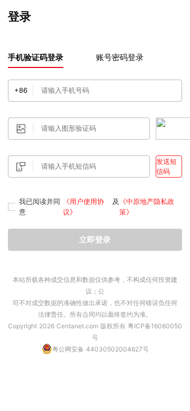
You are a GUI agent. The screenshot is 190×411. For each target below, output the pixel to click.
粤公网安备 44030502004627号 (100, 349)
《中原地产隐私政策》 (146, 206)
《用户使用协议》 (83, 206)
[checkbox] (11, 207)
